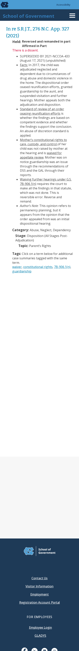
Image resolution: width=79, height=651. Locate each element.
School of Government (28, 16)
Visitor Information (39, 586)
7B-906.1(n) (62, 267)
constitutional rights (38, 267)
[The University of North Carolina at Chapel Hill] (2, 4)
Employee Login (40, 627)
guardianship (21, 271)
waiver (17, 267)
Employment (39, 594)
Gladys (40, 635)
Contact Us (39, 578)
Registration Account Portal (39, 602)
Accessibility (63, 4)
